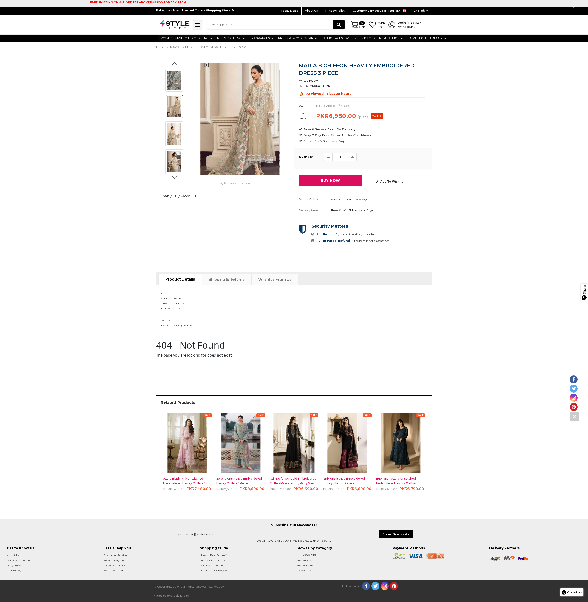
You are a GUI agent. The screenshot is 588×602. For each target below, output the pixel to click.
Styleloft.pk (318, 85)
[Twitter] (375, 586)
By (300, 85)
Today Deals (289, 10)
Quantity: (306, 156)
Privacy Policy (335, 10)
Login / (409, 24)
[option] (239, 119)
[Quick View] (188, 441)
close (575, 6)
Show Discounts (396, 534)
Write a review (308, 80)
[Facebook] (366, 586)
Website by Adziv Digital (172, 595)
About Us (311, 10)
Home (160, 47)
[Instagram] (385, 586)
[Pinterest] (394, 586)
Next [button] (174, 179)
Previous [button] (174, 65)
